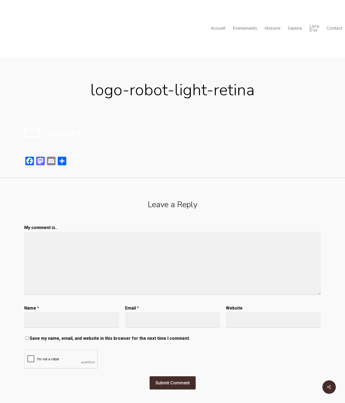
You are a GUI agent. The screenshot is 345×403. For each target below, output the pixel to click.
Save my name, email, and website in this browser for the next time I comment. (110, 338)
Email (132, 308)
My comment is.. (40, 227)
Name (31, 308)
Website (234, 308)
